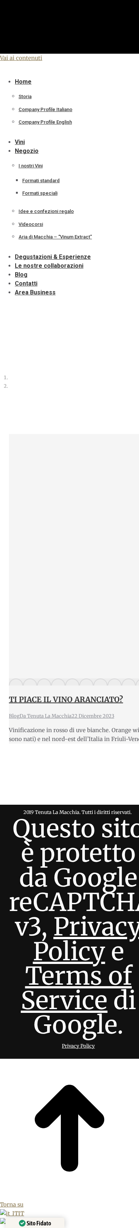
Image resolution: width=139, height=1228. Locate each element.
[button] (61, 70)
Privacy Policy (78, 1046)
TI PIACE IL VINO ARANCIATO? (66, 699)
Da (46, 716)
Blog (14, 716)
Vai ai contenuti (21, 57)
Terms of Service (76, 988)
